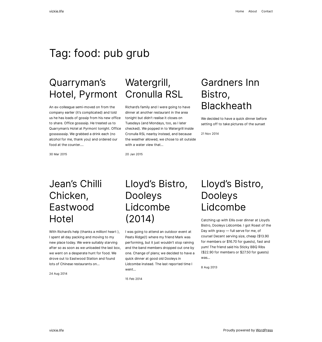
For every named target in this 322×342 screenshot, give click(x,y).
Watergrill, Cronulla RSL (154, 88)
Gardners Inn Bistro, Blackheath (230, 94)
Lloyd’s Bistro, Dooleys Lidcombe (232, 195)
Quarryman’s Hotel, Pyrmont (83, 88)
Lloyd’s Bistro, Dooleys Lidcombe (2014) (156, 201)
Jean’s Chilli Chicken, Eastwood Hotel (75, 201)
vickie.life (56, 11)
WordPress (264, 330)
